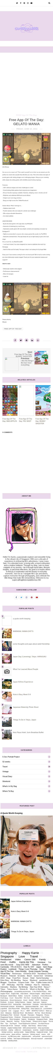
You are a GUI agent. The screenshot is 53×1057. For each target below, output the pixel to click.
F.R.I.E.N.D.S (16, 967)
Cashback (35, 996)
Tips (6, 1023)
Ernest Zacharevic (16, 1000)
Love (22, 956)
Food (3, 962)
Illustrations (20, 1006)
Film (32, 982)
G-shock (11, 1002)
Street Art (10, 1021)
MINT (28, 1011)
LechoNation (47, 1009)
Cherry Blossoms (46, 996)
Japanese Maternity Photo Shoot (25, 707)
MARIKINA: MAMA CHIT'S (23, 631)
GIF (3, 985)
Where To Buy (8, 791)
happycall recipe (42, 1032)
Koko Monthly (21, 971)
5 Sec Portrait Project (11, 757)
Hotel (32, 978)
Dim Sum (27, 998)
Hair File (20, 985)
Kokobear (41, 962)
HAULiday (11, 985)
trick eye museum (37, 1038)
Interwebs (4, 987)
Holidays (28, 985)
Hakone (44, 1002)
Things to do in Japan (40, 1021)
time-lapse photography (22, 1038)
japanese (25, 1034)
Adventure (36, 965)
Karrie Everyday (42, 978)
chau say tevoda (43, 1028)
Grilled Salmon (20, 1002)
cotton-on (18, 1030)
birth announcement (29, 1028)
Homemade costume (7, 1006)
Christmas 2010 (29, 974)
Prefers (45, 965)
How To (37, 985)
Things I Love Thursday (27, 969)
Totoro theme (12, 989)
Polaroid (12, 976)
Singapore (7, 956)
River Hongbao (15, 1019)
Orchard (16, 1015)
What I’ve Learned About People (25, 669)
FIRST (37, 1000)
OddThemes (24, 1048)
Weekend (6, 781)
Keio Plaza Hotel (14, 1009)
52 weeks (6, 762)
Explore (3, 969)
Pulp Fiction (45, 1017)
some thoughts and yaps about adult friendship (31, 644)
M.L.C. (23, 1011)
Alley (49, 991)
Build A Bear (13, 996)
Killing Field (25, 1009)
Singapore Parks (42, 1019)
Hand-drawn (27, 1004)
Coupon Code (23, 982)
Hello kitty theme (46, 1004)
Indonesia (45, 985)
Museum (3, 976)
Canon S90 (29, 959)
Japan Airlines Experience (23, 682)
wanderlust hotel (45, 980)
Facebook (44, 1000)
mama (43, 1034)
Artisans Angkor (35, 994)
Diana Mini (18, 998)
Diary (41, 969)
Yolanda (3, 1028)
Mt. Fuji (37, 1013)
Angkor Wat (15, 994)
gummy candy (19, 1032)
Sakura (23, 1019)
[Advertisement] (26, 80)
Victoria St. (24, 989)
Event (25, 1000)
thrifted (10, 1038)
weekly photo (12, 1041)
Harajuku (36, 1004)
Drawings (46, 998)
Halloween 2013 (6, 1004)
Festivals (3, 1002)
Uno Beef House (43, 1023)
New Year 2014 (36, 987)
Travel (4, 767)
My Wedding (16, 980)
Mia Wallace (29, 1013)
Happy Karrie (30, 953)
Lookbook (13, 969)
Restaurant (5, 959)
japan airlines (16, 1034)
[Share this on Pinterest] (26, 340)
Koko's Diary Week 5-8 (22, 694)
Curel (11, 998)
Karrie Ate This (26, 962)
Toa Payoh (13, 1023)
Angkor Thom (4, 994)
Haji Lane (36, 1002)
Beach (29, 976)
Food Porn (16, 978)
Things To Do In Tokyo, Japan (24, 720)
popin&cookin (26, 1036)
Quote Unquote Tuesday (38, 971)
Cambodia (4, 967)
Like (10, 1011)
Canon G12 (38, 976)
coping (11, 1030)
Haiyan (29, 1002)
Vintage (5, 771)
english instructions (46, 1030)
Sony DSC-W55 (22, 965)
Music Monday (46, 1013)
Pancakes (31, 1015)
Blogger (3, 982)
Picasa (46, 1015)
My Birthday (23, 987)
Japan (38, 967)
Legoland (3, 1011)
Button (20, 996)
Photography (8, 953)
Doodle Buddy (36, 998)
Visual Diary (7, 776)
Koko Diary (4, 980)
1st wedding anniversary (22, 991)
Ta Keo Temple (26, 1021)
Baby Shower (46, 994)
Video (18, 959)
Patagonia (39, 1015)
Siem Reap (47, 967)
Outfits (12, 962)
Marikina (13, 987)
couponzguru (27, 1030)
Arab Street (24, 994)
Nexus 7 (47, 987)
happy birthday (30, 1032)
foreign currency (7, 1032)
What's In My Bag (9, 786)
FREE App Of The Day (26, 115)
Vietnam (17, 1026)
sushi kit (3, 1038)
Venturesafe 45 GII (6, 1026)
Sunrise (16, 1021)
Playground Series (6, 1017)
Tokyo (2, 989)
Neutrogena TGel (6, 1015)
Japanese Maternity (31, 1006)
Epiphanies (4, 1000)
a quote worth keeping (21, 619)
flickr (47, 989)
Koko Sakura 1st (36, 1009)
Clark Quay (4, 998)
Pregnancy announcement (31, 1017)
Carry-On (27, 996)
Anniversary (16, 974)
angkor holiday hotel (14, 1028)
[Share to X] (21, 340)
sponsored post (47, 1036)
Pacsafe (23, 1015)
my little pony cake (14, 1036)
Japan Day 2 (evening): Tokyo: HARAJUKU (29, 656)
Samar (25, 980)
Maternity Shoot (18, 1013)
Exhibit (31, 1000)
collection (3, 1030)
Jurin (41, 1006)
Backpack (3, 996)
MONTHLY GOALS (38, 1011)
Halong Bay (17, 1004)
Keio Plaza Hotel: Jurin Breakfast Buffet (28, 732)
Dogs (8, 978)
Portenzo (18, 1017)
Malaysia (8, 1013)
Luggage (16, 1011)
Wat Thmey (32, 1026)
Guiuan (25, 978)
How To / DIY (29, 967)
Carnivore (12, 982)
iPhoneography (6, 991)
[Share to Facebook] (15, 340)
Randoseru (4, 1019)
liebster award (35, 1034)
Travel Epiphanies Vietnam (27, 1023)
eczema (35, 1030)
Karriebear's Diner (45, 974)
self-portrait (36, 1036)
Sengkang (31, 1019)
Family (42, 959)
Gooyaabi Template (26, 1052)
